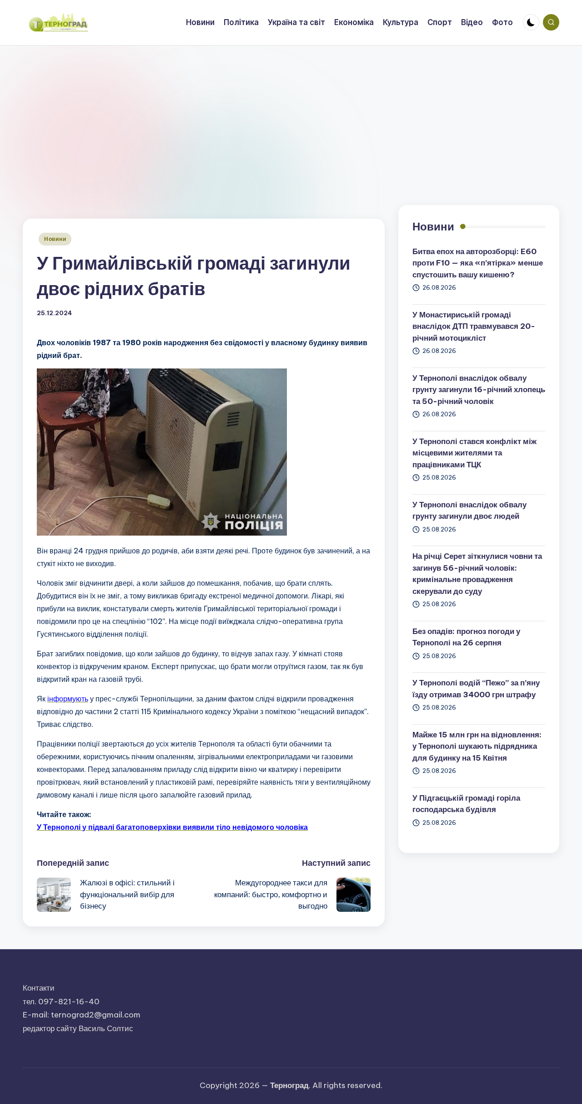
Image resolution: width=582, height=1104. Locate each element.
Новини (55, 238)
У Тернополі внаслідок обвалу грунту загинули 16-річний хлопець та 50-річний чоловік (478, 389)
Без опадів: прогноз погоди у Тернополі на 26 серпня (466, 637)
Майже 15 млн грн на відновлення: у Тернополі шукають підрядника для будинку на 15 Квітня (477, 746)
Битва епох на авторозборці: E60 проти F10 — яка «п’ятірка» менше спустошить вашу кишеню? (477, 263)
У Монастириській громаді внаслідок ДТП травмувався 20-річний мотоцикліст (473, 326)
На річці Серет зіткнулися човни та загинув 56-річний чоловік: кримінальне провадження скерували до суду (477, 573)
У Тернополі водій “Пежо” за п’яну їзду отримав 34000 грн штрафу (476, 689)
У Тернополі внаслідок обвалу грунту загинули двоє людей (469, 510)
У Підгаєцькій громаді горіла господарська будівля (466, 804)
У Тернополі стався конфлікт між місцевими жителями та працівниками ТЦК (474, 453)
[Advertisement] (291, 114)
